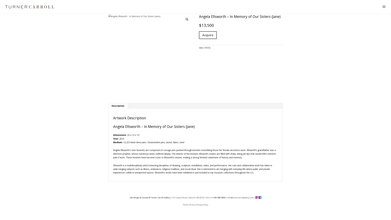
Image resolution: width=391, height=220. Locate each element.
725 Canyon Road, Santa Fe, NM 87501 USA (190, 197)
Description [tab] (118, 105)
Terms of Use (189, 205)
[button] (187, 19)
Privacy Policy (202, 205)
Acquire (207, 35)
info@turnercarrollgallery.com (240, 197)
